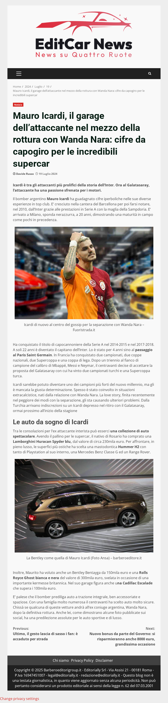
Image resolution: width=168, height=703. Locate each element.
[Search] (149, 73)
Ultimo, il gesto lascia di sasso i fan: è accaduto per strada (45, 633)
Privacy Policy (82, 660)
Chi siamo (61, 660)
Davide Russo (25, 174)
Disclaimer (104, 660)
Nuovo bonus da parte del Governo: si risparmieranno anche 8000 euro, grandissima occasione (122, 636)
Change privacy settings (19, 698)
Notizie (18, 104)
